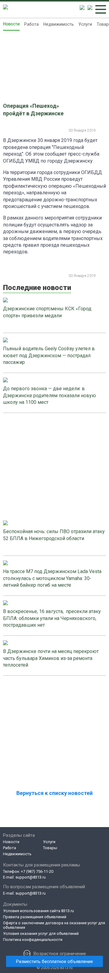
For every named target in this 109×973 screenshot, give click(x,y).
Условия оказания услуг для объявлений (41, 933)
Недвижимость (58, 24)
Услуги (85, 24)
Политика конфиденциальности (32, 939)
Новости (11, 23)
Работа (31, 24)
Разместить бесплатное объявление (54, 961)
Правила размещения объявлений (34, 917)
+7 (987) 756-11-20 (37, 871)
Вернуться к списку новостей (54, 793)
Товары (50, 848)
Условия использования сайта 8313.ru (38, 911)
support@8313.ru (30, 877)
